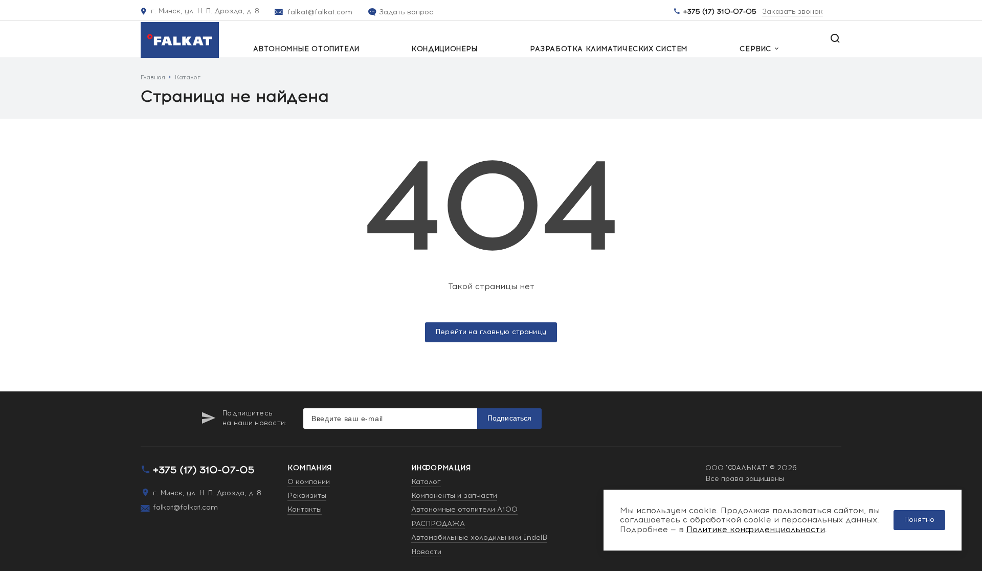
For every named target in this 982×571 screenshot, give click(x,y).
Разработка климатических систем (609, 49)
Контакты (304, 509)
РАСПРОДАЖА (438, 524)
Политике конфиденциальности (755, 529)
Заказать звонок (792, 12)
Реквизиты (306, 495)
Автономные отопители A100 (464, 509)
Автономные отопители (306, 49)
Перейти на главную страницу (491, 332)
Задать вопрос (406, 12)
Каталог (187, 77)
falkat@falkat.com (319, 12)
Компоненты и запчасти (454, 495)
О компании (308, 482)
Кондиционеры (444, 49)
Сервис (755, 49)
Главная (153, 77)
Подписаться (509, 418)
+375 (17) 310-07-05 (719, 12)
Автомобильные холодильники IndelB (479, 537)
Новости (426, 552)
